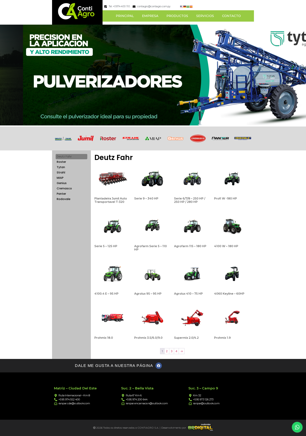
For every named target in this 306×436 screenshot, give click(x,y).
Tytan (61, 167)
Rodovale (63, 199)
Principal (125, 16)
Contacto (231, 16)
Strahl (61, 172)
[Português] (188, 6)
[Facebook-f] (158, 365)
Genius (62, 183)
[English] (181, 6)
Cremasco (64, 188)
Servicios (205, 16)
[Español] (191, 6)
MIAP (60, 178)
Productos (177, 16)
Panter (61, 194)
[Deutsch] (184, 6)
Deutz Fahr (64, 156)
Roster (61, 162)
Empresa (150, 16)
